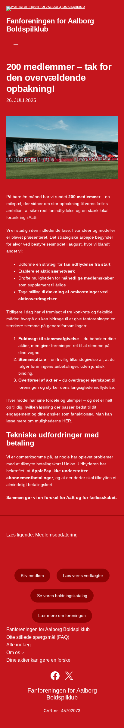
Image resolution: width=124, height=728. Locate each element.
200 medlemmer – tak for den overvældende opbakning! (59, 78)
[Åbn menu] (16, 43)
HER (66, 420)
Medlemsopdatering (56, 534)
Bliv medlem (32, 575)
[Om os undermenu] (22, 652)
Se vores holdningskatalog (62, 595)
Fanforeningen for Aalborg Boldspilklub (62, 694)
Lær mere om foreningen (62, 615)
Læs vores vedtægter (83, 575)
